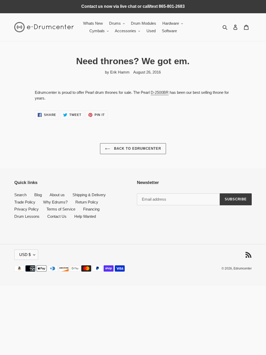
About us (57, 195)
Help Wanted (85, 216)
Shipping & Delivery (89, 195)
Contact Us (56, 216)
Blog (38, 195)
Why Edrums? (55, 202)
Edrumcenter (243, 268)
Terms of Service (60, 209)
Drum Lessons (26, 216)
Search (20, 195)
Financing (91, 209)
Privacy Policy (26, 209)
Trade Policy (24, 202)
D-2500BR (160, 92)
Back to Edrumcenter (137, 148)
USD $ (25, 254)
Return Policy (86, 202)
